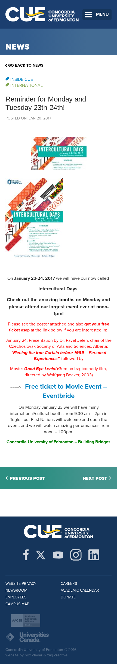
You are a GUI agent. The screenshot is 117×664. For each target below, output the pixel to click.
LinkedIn (93, 555)
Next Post (95, 478)
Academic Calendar (80, 590)
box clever (33, 655)
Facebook (26, 555)
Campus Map (17, 604)
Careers (69, 583)
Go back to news (25, 65)
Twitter (40, 555)
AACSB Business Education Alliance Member (25, 620)
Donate (68, 597)
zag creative (57, 655)
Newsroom (16, 590)
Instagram (76, 555)
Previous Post (27, 478)
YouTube (58, 555)
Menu (102, 14)
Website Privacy (20, 583)
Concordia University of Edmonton (42, 14)
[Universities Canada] (58, 637)
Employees (15, 597)
